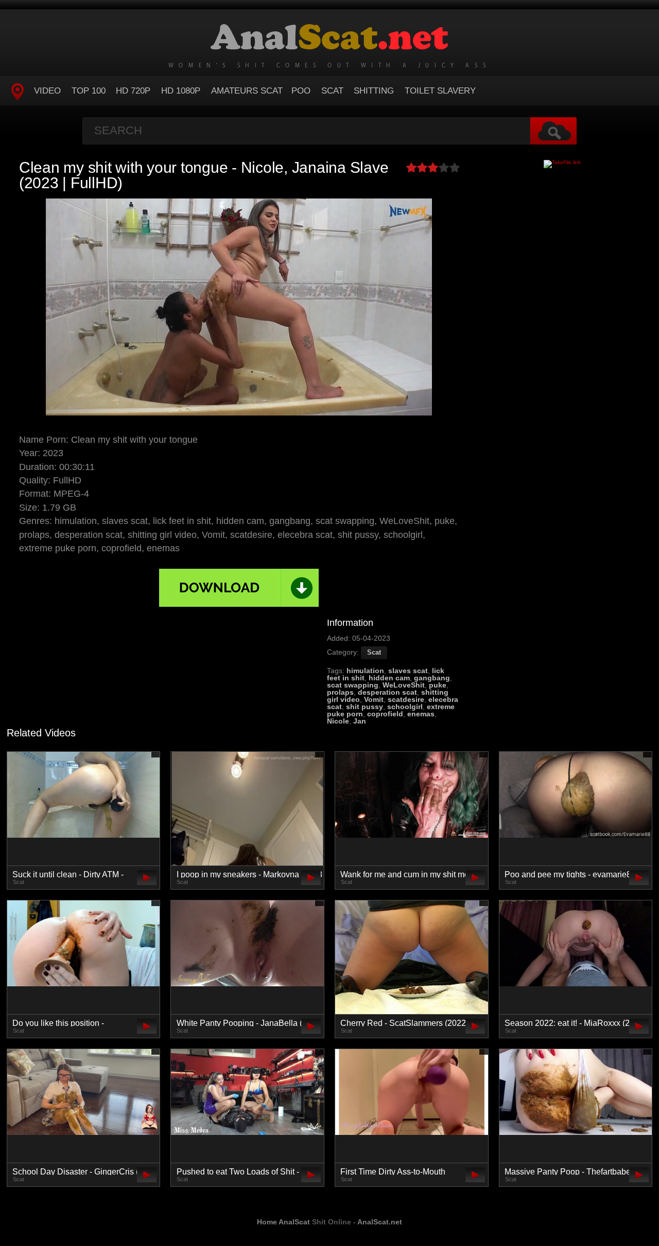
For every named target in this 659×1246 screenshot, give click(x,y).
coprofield (385, 714)
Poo (300, 91)
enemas (421, 714)
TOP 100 (89, 91)
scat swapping (352, 685)
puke (437, 685)
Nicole (338, 721)
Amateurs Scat (247, 91)
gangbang (432, 678)
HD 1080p (180, 91)
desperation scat (387, 692)
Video (47, 91)
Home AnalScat (283, 1222)
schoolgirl (405, 706)
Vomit (374, 699)
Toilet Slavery (440, 91)
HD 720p (133, 91)
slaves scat (408, 670)
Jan (359, 721)
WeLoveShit (404, 685)
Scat (332, 91)
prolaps (340, 692)
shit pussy (364, 706)
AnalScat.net (379, 1222)
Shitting (374, 91)
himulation (365, 670)
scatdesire (406, 699)
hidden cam (389, 678)
